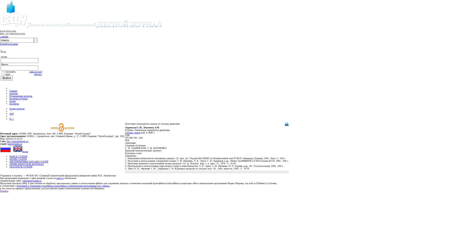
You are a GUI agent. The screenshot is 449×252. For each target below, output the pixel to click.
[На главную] (11, 88)
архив (25, 151)
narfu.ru (60, 178)
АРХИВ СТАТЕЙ (18, 159)
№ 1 (11, 119)
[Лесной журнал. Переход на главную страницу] (95, 26)
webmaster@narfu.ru (31, 180)
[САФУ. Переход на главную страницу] (14, 26)
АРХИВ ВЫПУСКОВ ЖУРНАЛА (26, 164)
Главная (13, 91)
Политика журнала (18, 98)
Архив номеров (17, 108)
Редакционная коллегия (20, 96)
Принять (4, 191)
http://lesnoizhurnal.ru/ (18, 141)
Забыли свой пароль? (35, 73)
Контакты (14, 103)
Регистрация (12, 44)
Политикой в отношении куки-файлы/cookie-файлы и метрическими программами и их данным (63, 186)
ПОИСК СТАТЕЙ (18, 156)
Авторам (13, 93)
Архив (12, 101)
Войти (3, 44)
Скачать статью (132, 132)
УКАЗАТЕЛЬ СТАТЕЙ (20, 166)
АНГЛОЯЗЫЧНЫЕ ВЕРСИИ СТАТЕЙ (28, 161)
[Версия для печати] (287, 125)
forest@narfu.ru (14, 144)
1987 (11, 113)
